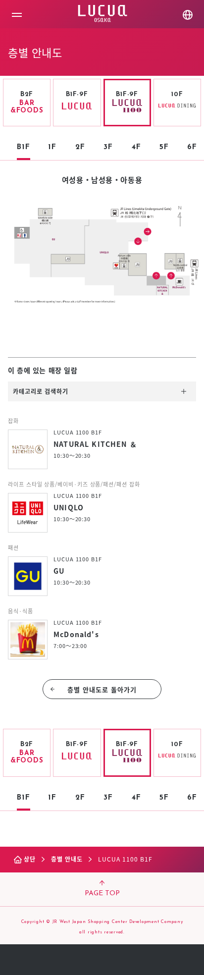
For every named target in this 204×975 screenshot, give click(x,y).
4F (136, 147)
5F (164, 147)
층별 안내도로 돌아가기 (102, 689)
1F (52, 147)
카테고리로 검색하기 (40, 391)
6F (192, 147)
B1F (23, 147)
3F (108, 147)
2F (80, 147)
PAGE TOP (102, 893)
